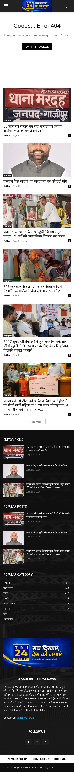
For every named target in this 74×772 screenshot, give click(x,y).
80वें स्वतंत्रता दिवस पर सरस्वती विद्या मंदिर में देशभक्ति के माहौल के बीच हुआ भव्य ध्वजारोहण (32, 289)
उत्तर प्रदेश (7, 120)
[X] (45, 742)
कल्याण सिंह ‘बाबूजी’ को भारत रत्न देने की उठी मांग (35, 181)
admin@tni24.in (25, 717)
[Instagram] (37, 742)
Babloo (6, 135)
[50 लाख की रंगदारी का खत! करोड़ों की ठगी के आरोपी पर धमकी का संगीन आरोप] (37, 105)
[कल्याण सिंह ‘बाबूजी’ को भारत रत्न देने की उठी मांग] (37, 160)
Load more (35, 421)
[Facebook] (28, 742)
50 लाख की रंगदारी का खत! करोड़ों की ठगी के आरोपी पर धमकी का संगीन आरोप (32, 128)
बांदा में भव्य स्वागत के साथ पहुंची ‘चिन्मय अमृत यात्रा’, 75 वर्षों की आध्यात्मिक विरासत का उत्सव (34, 234)
